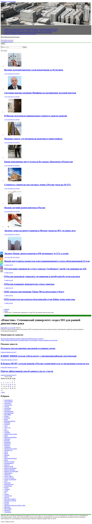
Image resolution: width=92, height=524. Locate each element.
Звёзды (6, 431)
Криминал (7, 444)
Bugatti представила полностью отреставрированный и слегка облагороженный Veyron (31, 29)
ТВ (5, 492)
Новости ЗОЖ (8, 466)
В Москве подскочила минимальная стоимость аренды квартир (35, 116)
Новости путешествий (11, 471)
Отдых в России (9, 478)
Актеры (6, 406)
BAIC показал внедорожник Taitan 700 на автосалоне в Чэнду (34, 291)
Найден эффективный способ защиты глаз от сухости (27, 371)
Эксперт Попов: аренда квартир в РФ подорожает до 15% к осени (36, 253)
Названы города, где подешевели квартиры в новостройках (33, 138)
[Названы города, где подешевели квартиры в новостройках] (14, 135)
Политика (7, 482)
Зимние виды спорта (10, 434)
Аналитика (7, 408)
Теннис (6, 494)
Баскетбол (7, 409)
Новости (7, 465)
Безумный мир (8, 411)
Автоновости (8, 400)
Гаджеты (7, 424)
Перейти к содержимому (8, 1)
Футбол (6, 502)
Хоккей (6, 504)
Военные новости (9, 421)
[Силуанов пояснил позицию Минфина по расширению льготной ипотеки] (14, 89)
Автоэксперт (8, 405)
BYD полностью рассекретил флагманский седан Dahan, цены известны (39, 299)
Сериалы (7, 489)
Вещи (6, 419)
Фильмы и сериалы (10, 500)
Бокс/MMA (7, 414)
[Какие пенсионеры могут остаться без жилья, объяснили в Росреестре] (14, 158)
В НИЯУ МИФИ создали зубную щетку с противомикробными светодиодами (38, 356)
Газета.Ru (4, 327)
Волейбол (7, 422)
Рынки (6, 487)
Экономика (7, 512)
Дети (5, 426)
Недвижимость (9, 463)
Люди (6, 452)
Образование (8, 473)
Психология (8, 486)
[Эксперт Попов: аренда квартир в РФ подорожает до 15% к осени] (14, 249)
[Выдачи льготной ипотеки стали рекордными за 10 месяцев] (14, 66)
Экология (7, 510)
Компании (7, 442)
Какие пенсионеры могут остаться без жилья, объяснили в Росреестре (38, 161)
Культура (7, 445)
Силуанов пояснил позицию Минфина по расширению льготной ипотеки (40, 93)
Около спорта (8, 476)
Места (6, 453)
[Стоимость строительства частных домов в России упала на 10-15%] (14, 181)
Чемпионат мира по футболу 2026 (14, 505)
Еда (5, 429)
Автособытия (8, 401)
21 (10, 386)
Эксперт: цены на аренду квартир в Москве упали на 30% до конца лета (40, 230)
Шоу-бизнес (8, 508)
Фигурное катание (10, 499)
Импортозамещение (10, 437)
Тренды (6, 497)
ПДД (5, 481)
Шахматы (7, 507)
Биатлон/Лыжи (9, 413)
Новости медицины (10, 468)
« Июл (3, 392)
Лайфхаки (7, 447)
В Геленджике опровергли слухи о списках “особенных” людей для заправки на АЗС (30, 30)
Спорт (6, 491)
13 (8, 384)
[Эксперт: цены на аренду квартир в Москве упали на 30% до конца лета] (14, 226)
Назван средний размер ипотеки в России (24, 207)
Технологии (8, 495)
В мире (6, 416)
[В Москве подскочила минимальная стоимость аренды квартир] (14, 112)
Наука (6, 315)
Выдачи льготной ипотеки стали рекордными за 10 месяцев (33, 70)
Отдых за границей (10, 479)
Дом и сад (7, 427)
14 (10, 384)
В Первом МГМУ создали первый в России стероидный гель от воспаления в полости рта (45, 363)
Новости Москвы (9, 469)
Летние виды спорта (10, 448)
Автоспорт (7, 403)
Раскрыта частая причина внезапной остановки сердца (28, 348)
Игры (6, 435)
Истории (7, 440)
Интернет (7, 439)
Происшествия (8, 484)
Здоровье (7, 432)
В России (7, 418)
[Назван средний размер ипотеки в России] (14, 204)
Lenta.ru (3, 352)
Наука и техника (9, 461)
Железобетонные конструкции (10, 37)
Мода (6, 457)
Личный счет (8, 450)
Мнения (6, 455)
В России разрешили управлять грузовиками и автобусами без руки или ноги (28, 32)
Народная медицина (10, 458)
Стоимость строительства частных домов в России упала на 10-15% (37, 184)
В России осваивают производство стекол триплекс (20, 34)
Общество (7, 474)
